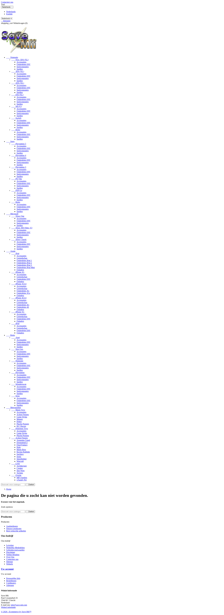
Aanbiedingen (12, 526)
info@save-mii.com (19, 605)
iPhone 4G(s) (18, 298)
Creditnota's (11, 583)
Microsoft (12, 214)
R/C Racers (21, 426)
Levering (10, 545)
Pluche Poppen (23, 424)
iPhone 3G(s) (18, 284)
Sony (10, 141)
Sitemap (9, 562)
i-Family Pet (22, 480)
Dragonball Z (22, 442)
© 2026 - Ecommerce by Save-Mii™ (16, 612)
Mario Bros (21, 449)
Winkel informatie (8, 607)
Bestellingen (11, 581)
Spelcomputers (23, 67)
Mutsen (20, 419)
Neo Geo (17, 349)
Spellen (20, 69)
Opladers (20, 270)
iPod (15, 323)
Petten (19, 421)
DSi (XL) (17, 95)
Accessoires (21, 62)
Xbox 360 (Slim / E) (21, 228)
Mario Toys (18, 410)
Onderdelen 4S (23, 307)
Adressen (10, 585)
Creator (20, 468)
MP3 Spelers (22, 477)
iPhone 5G (17, 312)
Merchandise (13, 407)
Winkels (9, 564)
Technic (20, 473)
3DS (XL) (17, 71)
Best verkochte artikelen (16, 531)
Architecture (22, 466)
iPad (15, 253)
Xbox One (17, 216)
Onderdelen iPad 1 (24, 260)
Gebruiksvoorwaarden (15, 550)
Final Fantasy (22, 445)
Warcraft (20, 461)
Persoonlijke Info (13, 578)
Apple (10, 251)
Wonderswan (18, 384)
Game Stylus (22, 417)
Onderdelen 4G (23, 305)
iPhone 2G (17, 272)
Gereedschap (22, 258)
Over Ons (10, 557)
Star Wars (20, 470)
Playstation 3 (18, 167)
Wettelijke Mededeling (15, 548)
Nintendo (12, 57)
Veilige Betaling (12, 555)
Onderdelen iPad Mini (26, 267)
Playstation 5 (18, 144)
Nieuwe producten (13, 528)
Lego (15, 463)
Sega (15, 396)
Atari (15, 337)
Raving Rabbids (23, 452)
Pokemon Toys (19, 428)
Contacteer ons (7, 2)
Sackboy (20, 454)
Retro (15, 130)
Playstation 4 (18, 155)
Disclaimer (10, 552)
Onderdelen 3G (23, 291)
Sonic (19, 456)
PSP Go (16, 190)
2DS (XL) (17, 83)
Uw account (7, 569)
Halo (19, 447)
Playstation (17, 372)
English (9, 14)
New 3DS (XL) (20, 60)
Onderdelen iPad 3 (24, 265)
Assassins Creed (23, 440)
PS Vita (16, 179)
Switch (16, 118)
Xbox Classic (19, 239)
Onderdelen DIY (23, 64)
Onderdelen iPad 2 (24, 263)
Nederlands (11, 12)
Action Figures (23, 414)
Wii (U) (16, 106)
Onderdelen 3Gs (23, 293)
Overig (16, 475)
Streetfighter (22, 459)
